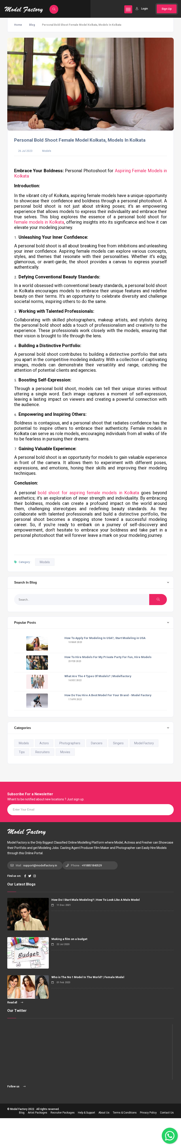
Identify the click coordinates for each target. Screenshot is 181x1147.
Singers (118, 743)
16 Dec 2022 (74, 680)
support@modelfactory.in (40, 865)
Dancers (96, 743)
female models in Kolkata (39, 222)
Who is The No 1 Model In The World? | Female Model (87, 977)
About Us (103, 1112)
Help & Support (86, 1112)
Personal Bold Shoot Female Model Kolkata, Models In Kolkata (79, 140)
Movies (65, 752)
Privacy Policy (148, 1112)
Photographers (69, 743)
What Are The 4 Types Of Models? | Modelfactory (97, 676)
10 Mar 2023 (75, 642)
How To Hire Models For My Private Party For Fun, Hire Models (107, 657)
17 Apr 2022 (75, 699)
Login (144, 8)
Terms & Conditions (125, 1112)
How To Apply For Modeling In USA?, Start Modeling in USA (104, 638)
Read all (12, 1002)
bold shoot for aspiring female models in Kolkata (88, 492)
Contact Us (167, 1112)
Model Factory (144, 743)
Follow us (13, 1086)
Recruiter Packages (63, 1112)
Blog (32, 24)
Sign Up (167, 8)
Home (18, 24)
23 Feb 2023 (74, 661)
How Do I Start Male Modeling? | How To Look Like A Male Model (95, 899)
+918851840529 (92, 865)
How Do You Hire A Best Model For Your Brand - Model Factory (107, 695)
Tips (22, 752)
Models (46, 150)
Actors (44, 743)
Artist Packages (37, 1112)
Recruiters (42, 752)
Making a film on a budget (69, 939)
